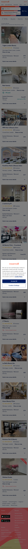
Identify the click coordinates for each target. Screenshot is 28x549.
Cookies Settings (14, 285)
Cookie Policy (18, 276)
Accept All (14, 281)
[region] (14, 274)
